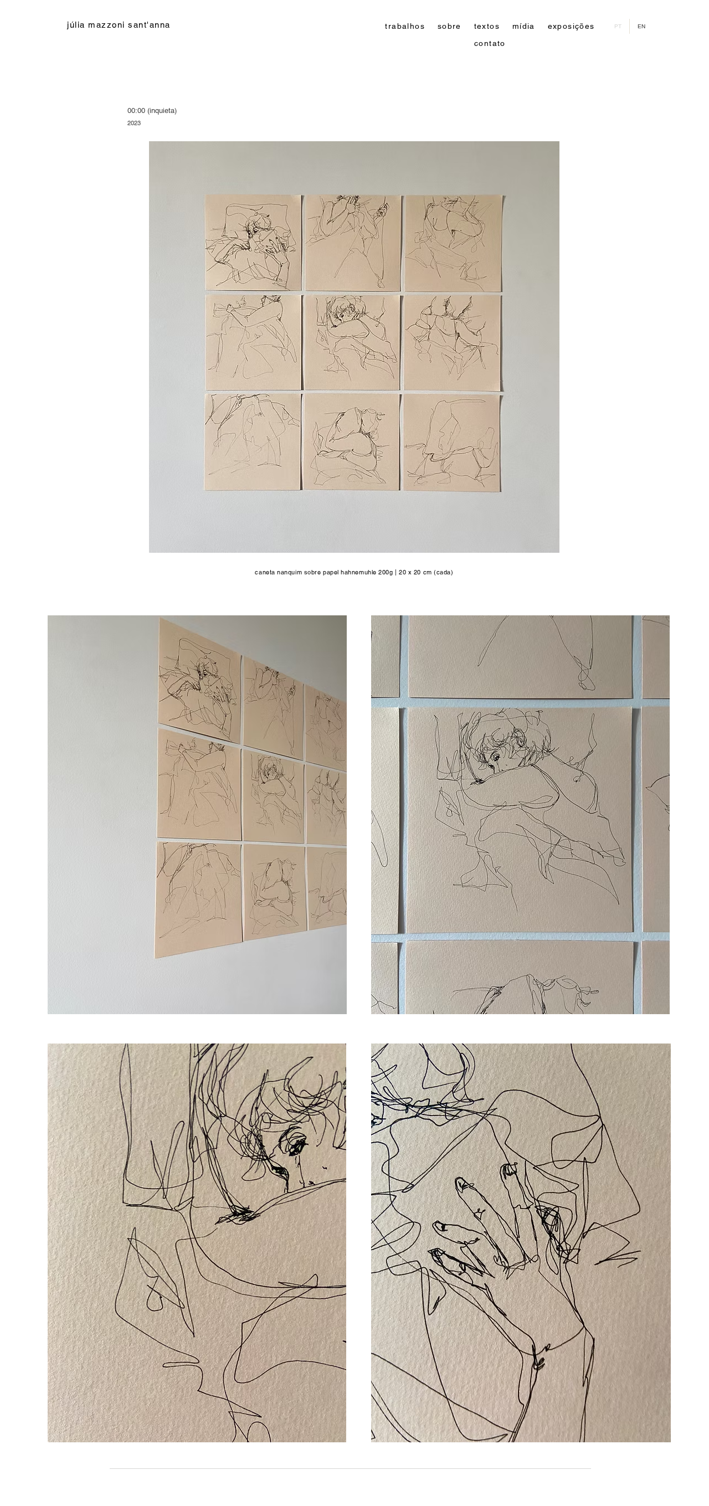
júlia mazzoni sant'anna (119, 24)
